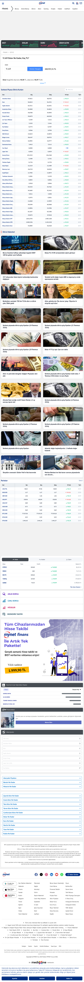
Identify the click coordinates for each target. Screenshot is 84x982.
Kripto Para (53, 895)
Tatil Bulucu (69, 892)
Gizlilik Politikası (44, 946)
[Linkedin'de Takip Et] (51, 874)
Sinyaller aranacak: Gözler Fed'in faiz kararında (19, 472)
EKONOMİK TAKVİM (15, 614)
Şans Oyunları (38, 908)
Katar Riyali (5, 165)
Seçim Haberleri (39, 895)
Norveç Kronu (5, 158)
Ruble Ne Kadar (9, 834)
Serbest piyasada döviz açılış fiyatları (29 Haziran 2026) (62, 425)
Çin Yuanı (4, 123)
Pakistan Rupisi (6, 162)
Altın (39, 9)
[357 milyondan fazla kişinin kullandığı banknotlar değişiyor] (21, 267)
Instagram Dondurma (72, 902)
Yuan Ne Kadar (8, 829)
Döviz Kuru (73, 937)
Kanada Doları (6, 112)
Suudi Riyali (5, 173)
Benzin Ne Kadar (9, 782)
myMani (67, 9)
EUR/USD (4, 492)
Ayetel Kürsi (69, 911)
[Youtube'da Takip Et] (56, 874)
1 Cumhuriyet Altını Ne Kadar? (19, 935)
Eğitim (20, 905)
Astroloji (36, 889)
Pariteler (4, 481)
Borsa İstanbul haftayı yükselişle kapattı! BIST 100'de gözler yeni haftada (19, 254)
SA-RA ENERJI (6, 697)
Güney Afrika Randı (7, 183)
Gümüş (46, 9)
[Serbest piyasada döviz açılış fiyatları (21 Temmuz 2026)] (63, 315)
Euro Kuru (53, 905)
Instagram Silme (71, 905)
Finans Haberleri (73, 928)
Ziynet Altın (56, 930)
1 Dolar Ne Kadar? (37, 935)
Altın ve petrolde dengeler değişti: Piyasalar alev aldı (20, 375)
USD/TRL (4, 489)
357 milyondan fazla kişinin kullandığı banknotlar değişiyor (20, 278)
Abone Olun (48, 722)
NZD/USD (4, 510)
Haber (60, 9)
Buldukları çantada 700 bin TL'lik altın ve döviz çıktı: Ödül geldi (19, 302)
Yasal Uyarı (54, 946)
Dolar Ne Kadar (8, 817)
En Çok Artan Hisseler (29, 937)
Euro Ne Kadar (8, 821)
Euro (3, 102)
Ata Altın (35, 930)
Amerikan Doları (6, 98)
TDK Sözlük (69, 908)
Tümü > (81, 480)
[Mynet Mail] (81, 3)
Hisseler (52, 892)
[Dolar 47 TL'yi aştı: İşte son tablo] (63, 339)
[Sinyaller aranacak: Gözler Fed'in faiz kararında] (21, 462)
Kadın (20, 895)
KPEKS (5, 567)
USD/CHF (4, 503)
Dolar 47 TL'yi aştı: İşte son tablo (56, 349)
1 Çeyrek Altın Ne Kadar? (44, 932)
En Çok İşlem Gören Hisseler (47, 937)
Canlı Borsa (53, 886)
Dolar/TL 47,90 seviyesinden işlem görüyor (60, 253)
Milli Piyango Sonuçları (73, 895)
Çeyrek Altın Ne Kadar (11, 796)
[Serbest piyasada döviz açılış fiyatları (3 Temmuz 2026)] (21, 414)
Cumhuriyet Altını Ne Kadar (13, 813)
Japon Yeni (5, 151)
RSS (60, 946)
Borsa (17, 9)
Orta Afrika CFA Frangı (8, 180)
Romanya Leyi (6, 169)
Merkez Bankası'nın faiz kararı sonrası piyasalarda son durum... (62, 473)
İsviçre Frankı (5, 116)
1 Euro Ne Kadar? (51, 935)
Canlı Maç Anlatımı (40, 898)
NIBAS (4, 571)
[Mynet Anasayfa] (42, 3)
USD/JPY (4, 499)
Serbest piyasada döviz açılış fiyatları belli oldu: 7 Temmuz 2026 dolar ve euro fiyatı (62, 375)
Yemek (20, 892)
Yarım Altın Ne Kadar (10, 808)
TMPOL (5, 579)
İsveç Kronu (5, 130)
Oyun (67, 883)
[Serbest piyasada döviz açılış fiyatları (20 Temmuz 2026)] (21, 339)
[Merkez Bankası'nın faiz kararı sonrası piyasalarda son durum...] (63, 462)
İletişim (24, 946)
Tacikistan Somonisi (7, 176)
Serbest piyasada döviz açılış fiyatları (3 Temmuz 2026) (20, 425)
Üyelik (36, 946)
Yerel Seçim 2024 (14, 930)
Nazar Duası (69, 914)
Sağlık (36, 886)
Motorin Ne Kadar (9, 786)
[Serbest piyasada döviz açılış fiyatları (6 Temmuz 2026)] (63, 390)
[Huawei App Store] (10, 895)
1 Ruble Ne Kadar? (66, 935)
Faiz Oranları (45, 940)
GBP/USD (4, 496)
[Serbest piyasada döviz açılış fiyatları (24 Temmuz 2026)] (21, 315)
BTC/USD (4, 513)
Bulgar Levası (5, 137)
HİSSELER (11, 607)
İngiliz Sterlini (6, 105)
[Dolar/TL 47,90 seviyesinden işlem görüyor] (63, 243)
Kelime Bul (69, 886)
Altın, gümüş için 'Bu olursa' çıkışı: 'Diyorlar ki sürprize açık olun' (61, 302)
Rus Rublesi (5, 127)
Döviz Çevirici (10, 732)
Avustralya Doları (6, 109)
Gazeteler (37, 902)
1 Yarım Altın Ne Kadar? (62, 932)
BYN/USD (4, 517)
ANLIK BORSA (13, 594)
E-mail (36, 905)
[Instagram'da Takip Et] (46, 874)
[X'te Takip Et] (41, 874)
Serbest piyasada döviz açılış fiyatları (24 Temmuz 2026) (20, 326)
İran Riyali (5, 148)
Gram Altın (26, 930)
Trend (20, 902)
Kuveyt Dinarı (5, 155)
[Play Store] (10, 884)
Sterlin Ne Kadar (9, 825)
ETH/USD (4, 520)
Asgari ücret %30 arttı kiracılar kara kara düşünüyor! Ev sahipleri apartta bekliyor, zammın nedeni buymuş (41, 925)
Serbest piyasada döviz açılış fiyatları (16, 448)
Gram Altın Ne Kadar (10, 800)
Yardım (30, 946)
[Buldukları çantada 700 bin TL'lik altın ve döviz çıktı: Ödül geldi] (21, 291)
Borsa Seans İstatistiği (57, 883)
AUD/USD (4, 506)
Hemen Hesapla (35, 69)
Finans (20, 889)
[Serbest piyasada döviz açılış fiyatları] (21, 438)
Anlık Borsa (25, 9)
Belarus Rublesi (6, 141)
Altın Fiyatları (54, 898)
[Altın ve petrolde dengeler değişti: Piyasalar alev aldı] (21, 364)
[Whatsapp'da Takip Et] (61, 874)
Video (20, 911)
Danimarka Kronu (6, 144)
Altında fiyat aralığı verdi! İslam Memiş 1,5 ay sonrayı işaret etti (19, 401)
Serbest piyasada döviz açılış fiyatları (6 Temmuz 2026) (62, 401)
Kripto (53, 9)
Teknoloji (37, 883)
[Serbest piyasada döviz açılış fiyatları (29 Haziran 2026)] (63, 414)
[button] (3, 3)
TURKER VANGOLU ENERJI (10, 700)
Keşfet (52, 914)
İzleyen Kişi (75, 689)
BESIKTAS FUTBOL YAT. (9, 704)
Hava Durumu (54, 911)
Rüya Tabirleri (54, 908)
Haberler (21, 886)
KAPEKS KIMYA (7, 693)
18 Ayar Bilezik (16, 932)
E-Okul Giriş (69, 898)
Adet (6, 65)
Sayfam (75, 9)
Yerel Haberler (22, 914)
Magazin (21, 898)
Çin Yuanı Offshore (7, 119)
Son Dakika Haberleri (25, 883)
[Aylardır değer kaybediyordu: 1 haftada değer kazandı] (63, 438)
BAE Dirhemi (5, 134)
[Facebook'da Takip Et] (36, 874)
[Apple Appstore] (10, 889)
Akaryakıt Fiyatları (9, 778)
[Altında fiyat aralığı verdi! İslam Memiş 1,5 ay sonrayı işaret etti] (21, 390)
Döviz (33, 9)
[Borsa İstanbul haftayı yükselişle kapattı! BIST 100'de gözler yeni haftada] (21, 243)
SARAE (4, 583)
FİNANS (5, 8)
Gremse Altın (45, 930)
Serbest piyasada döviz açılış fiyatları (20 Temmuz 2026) (20, 350)
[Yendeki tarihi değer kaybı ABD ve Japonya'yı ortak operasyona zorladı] (63, 267)
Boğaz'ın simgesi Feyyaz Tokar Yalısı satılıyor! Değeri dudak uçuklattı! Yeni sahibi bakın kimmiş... (34, 928)
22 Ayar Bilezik (28, 932)
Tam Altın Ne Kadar (10, 804)
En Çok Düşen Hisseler (12, 937)
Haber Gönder (74, 874)
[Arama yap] (73, 3)
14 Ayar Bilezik (67, 930)
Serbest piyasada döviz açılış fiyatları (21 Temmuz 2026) (62, 326)
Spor (19, 908)
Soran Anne (69, 889)
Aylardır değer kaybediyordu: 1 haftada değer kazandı (61, 449)
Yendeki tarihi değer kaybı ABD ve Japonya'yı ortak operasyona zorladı (62, 278)
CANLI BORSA (13, 601)
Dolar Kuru (53, 902)
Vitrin (36, 892)
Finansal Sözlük (55, 889)
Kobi (35, 911)
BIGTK (4, 575)
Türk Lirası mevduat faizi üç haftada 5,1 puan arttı (40, 923)
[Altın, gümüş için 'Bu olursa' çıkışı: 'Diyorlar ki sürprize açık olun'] (63, 291)
